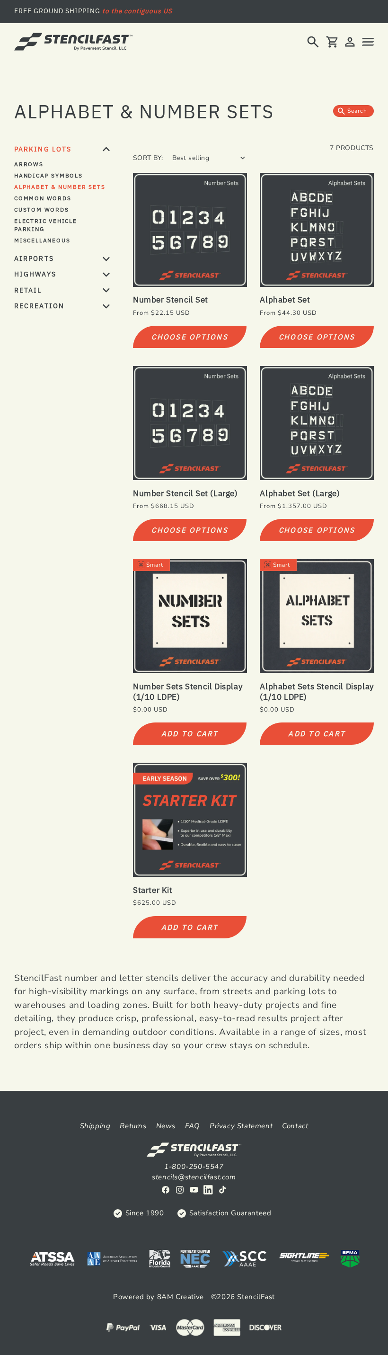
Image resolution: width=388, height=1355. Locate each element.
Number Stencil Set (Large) (185, 493)
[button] (313, 42)
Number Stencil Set (170, 299)
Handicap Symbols (48, 175)
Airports (34, 258)
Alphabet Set (285, 299)
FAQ (192, 1126)
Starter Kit (153, 890)
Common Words (42, 198)
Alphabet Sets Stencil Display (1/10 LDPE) (316, 691)
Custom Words (41, 209)
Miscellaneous (42, 240)
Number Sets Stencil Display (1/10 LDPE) (187, 691)
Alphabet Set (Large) (300, 493)
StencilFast (256, 1297)
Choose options (189, 336)
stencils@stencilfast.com (194, 1177)
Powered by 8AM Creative (158, 1297)
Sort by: (148, 157)
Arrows (29, 164)
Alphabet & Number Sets (60, 186)
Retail (28, 290)
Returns (133, 1126)
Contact (295, 1126)
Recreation (39, 306)
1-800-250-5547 (193, 1166)
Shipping (95, 1126)
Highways (35, 274)
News (166, 1126)
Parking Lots (42, 149)
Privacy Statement (241, 1126)
